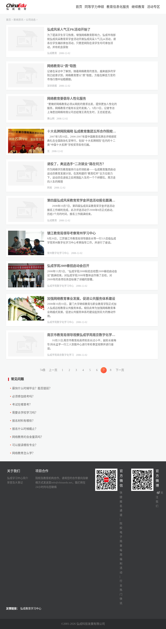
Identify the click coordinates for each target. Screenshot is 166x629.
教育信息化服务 (117, 7)
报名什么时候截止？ (25, 428)
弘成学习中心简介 (17, 478)
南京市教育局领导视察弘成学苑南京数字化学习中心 (82, 335)
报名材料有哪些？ (23, 420)
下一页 (120, 370)
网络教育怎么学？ (23, 453)
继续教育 (138, 7)
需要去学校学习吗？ (25, 412)
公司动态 (31, 19)
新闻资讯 (18, 19)
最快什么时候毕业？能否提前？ (32, 388)
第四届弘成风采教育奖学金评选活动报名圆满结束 (82, 200)
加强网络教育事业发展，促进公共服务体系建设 (81, 298)
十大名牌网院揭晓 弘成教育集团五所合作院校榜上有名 (82, 131)
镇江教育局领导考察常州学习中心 (71, 233)
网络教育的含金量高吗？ (27, 436)
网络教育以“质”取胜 (61, 66)
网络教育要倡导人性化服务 (66, 98)
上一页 (53, 370)
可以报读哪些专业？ (25, 445)
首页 (79, 7)
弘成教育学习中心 (30, 608)
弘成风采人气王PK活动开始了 (68, 29)
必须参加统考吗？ (23, 396)
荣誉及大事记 (15, 482)
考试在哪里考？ (22, 404)
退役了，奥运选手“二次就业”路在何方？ (76, 164)
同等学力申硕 (94, 7)
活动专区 (153, 7)
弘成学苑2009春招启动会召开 (68, 266)
